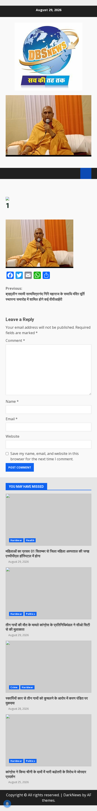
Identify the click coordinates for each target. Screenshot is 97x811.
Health (30, 540)
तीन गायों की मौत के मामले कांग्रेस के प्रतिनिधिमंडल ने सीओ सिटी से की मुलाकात (48, 593)
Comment (15, 340)
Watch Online (85, 173)
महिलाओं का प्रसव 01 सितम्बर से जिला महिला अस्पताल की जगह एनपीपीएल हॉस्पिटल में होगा (48, 520)
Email (12, 418)
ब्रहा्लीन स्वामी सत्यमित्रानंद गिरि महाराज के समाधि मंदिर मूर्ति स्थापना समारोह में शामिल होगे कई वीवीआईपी (45, 294)
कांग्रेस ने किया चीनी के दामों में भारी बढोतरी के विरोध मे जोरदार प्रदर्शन (48, 740)
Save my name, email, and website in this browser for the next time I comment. (44, 456)
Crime (14, 687)
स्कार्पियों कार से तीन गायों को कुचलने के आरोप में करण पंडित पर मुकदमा (48, 667)
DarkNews (72, 794)
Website (12, 436)
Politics (30, 613)
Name (12, 401)
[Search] (75, 173)
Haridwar (16, 540)
